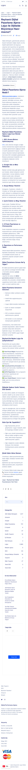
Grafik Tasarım (9, 534)
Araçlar (7, 520)
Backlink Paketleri (6, 690)
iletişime (16, 472)
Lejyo (18, 35)
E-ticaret (7, 527)
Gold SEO (4, 746)
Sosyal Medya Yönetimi (12, 554)
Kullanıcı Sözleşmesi (7, 733)
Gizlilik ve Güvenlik (6, 725)
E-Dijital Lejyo (9, 1)
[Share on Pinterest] (8, 489)
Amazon (7, 517)
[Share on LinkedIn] (10, 489)
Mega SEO (4, 741)
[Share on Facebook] (3, 489)
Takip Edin (14, 657)
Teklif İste (3, 1)
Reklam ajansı (9, 547)
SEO (3, 145)
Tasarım (7, 557)
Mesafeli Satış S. (6, 730)
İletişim (3, 695)
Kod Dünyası (8, 541)
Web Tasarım (9, 561)
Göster (12, 85)
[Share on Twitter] (5, 489)
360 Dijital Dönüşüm (11, 514)
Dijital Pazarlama (10, 524)
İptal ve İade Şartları (7, 728)
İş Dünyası (8, 537)
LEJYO (3, 5)
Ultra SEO (4, 743)
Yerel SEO (8, 564)
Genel (6, 531)
